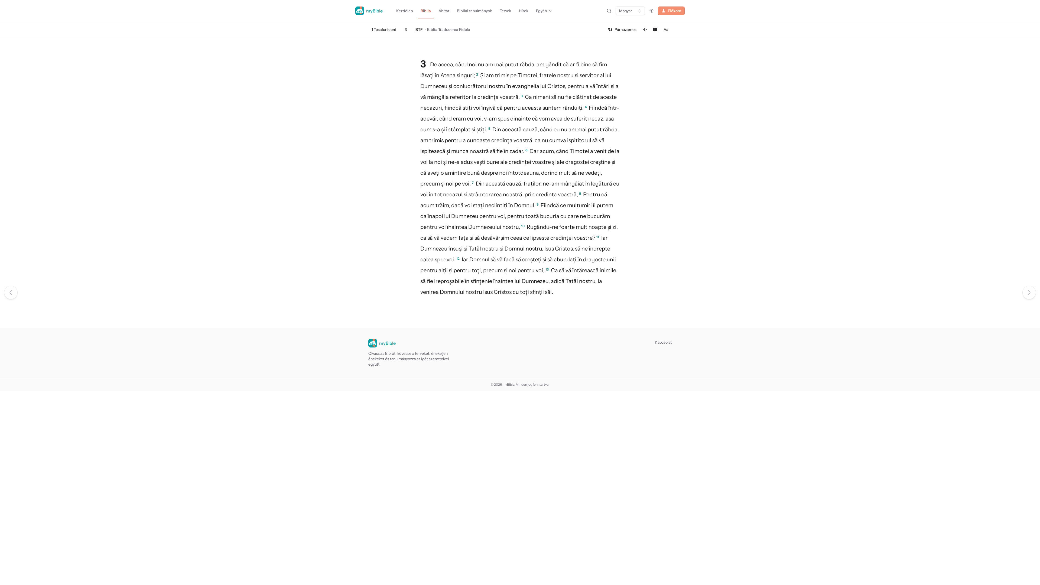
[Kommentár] (655, 29)
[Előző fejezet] (10, 292)
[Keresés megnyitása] (609, 10)
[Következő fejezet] (1029, 292)
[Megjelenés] (651, 10)
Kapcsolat (663, 342)
